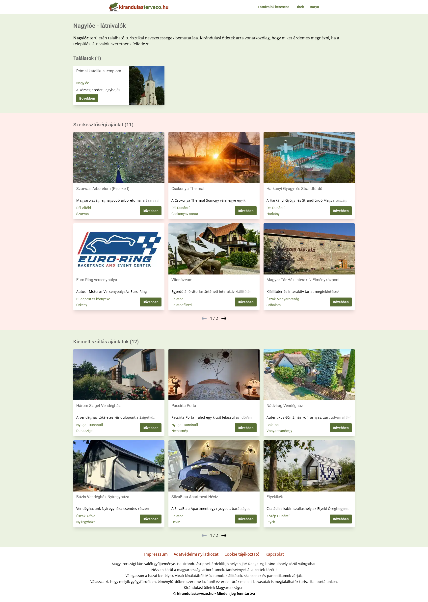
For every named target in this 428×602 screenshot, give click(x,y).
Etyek (271, 522)
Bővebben (87, 98)
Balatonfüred (181, 305)
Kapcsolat (275, 554)
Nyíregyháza (86, 522)
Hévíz (175, 522)
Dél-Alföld (83, 208)
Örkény (81, 305)
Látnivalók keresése (274, 7)
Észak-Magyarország (283, 299)
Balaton (177, 299)
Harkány (273, 214)
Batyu (314, 7)
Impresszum (156, 554)
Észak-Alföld (85, 516)
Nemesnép (179, 431)
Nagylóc (82, 83)
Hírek (299, 7)
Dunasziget (85, 431)
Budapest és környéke (93, 299)
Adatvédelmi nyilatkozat (196, 554)
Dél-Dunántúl (181, 208)
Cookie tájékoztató (242, 554)
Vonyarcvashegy (279, 431)
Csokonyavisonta (184, 214)
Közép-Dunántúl (279, 516)
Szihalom (274, 305)
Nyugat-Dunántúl (89, 425)
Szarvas (82, 214)
